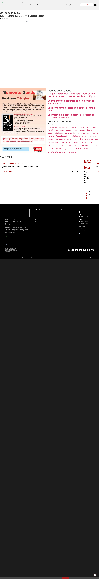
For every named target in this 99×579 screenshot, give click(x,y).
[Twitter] (76, 250)
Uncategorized (65, 149)
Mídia (50, 145)
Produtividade (56, 145)
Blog (76, 5)
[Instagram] (69, 250)
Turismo (58, 149)
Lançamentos (60, 139)
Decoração (77, 133)
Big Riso (86, 127)
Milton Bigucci (85, 142)
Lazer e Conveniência (72, 139)
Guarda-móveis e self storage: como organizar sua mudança (71, 102)
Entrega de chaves (95, 133)
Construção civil (66, 133)
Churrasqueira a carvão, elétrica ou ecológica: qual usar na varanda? (71, 116)
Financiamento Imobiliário (66, 136)
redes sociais (95, 145)
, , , (87, 164)
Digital (88, 133)
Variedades (54, 152)
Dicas (85, 133)
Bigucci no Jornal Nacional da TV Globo (87, 177)
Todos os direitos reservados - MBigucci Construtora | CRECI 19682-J (22, 257)
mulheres (92, 142)
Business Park (63, 130)
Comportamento (73, 130)
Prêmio (71, 145)
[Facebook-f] (72, 250)
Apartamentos (52, 127)
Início (29, 5)
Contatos (81, 210)
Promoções (64, 145)
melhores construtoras (54, 142)
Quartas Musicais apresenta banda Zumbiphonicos (20, 167)
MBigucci (83, 139)
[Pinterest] (84, 250)
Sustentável (51, 149)
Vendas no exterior (72, 152)
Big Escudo (80, 127)
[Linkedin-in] (80, 250)
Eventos (52, 136)
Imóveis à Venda (49, 5)
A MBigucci (37, 5)
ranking (90, 145)
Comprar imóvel (86, 130)
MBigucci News (93, 139)
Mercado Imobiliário (70, 142)
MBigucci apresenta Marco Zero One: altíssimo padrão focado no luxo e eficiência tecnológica (72, 95)
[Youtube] (92, 250)
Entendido (65, 577)
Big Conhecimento (71, 127)
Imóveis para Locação (64, 5)
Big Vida (51, 130)
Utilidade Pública (79, 148)
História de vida (86, 136)
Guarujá (79, 136)
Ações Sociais (61, 127)
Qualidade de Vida (81, 146)
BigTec (95, 127)
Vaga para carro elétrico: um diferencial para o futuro (71, 109)
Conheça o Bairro (54, 133)
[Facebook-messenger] (88, 250)
